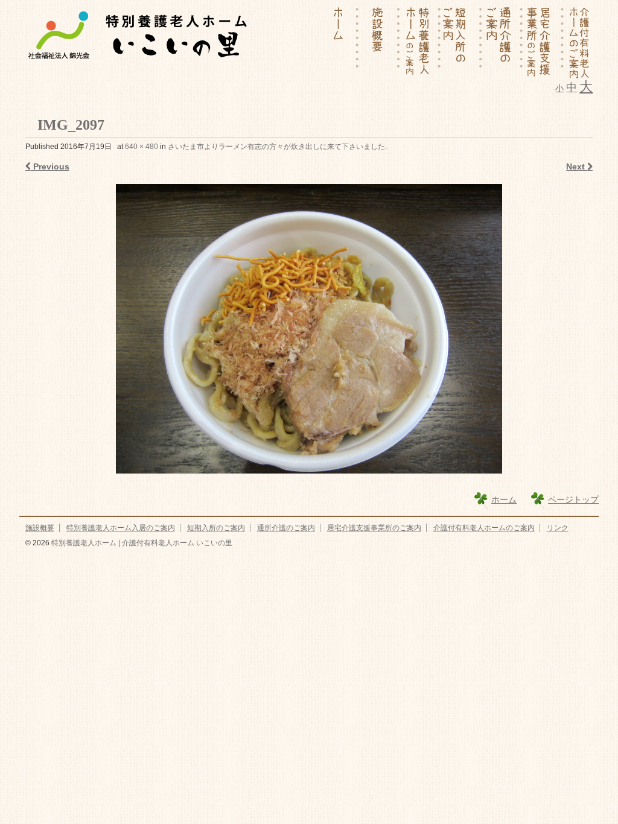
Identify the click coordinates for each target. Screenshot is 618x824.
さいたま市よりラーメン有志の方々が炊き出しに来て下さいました (276, 146)
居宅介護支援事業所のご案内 (374, 528)
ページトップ (573, 499)
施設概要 (39, 528)
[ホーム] (338, 42)
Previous (50, 166)
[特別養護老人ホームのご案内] (420, 42)
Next (576, 166)
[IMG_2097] (309, 329)
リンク (558, 528)
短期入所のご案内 (216, 528)
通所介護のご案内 (286, 528)
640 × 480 (141, 146)
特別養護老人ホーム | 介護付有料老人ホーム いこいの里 (140, 543)
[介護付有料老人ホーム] (578, 42)
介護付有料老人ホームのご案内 (484, 528)
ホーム (504, 499)
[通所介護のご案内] (502, 42)
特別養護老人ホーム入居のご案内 (120, 528)
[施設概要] (379, 42)
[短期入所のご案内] (461, 42)
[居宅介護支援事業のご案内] (543, 42)
